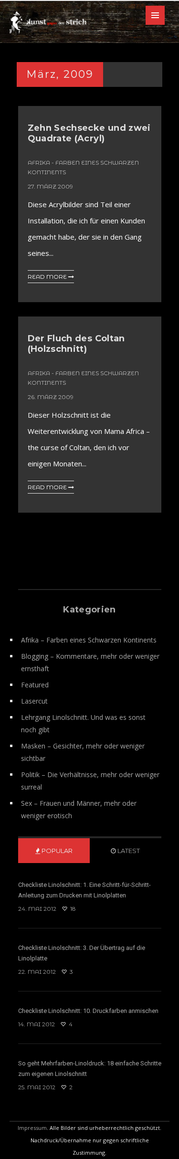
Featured (35, 684)
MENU (155, 15)
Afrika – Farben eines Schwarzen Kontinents (89, 639)
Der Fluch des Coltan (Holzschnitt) (76, 343)
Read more (48, 276)
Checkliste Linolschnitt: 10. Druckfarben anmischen (88, 1010)
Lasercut (34, 701)
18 (72, 908)
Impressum (32, 1127)
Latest (128, 850)
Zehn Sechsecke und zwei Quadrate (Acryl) (89, 133)
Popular (56, 850)
